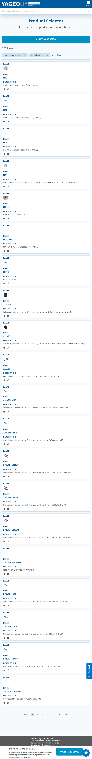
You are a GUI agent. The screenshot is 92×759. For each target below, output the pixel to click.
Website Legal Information (42, 738)
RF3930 (6, 207)
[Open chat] (86, 753)
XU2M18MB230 (9, 594)
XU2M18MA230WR (11, 530)
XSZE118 (6, 368)
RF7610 (6, 272)
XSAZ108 (7, 304)
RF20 (5, 142)
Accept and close (69, 751)
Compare (10, 731)
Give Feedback (89, 671)
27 (52, 714)
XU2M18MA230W (10, 465)
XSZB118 (6, 336)
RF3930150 (8, 239)
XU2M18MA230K (10, 432)
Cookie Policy (26, 757)
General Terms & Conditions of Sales (46, 743)
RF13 (5, 110)
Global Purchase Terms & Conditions (46, 741)
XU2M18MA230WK (11, 497)
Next (66, 714)
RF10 (5, 77)
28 (59, 714)
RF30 (5, 175)
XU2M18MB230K (10, 626)
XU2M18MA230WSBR (12, 562)
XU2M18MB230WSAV (12, 691)
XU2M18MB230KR (10, 659)
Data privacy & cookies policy (43, 745)
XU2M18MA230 (9, 400)
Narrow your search (46, 39)
